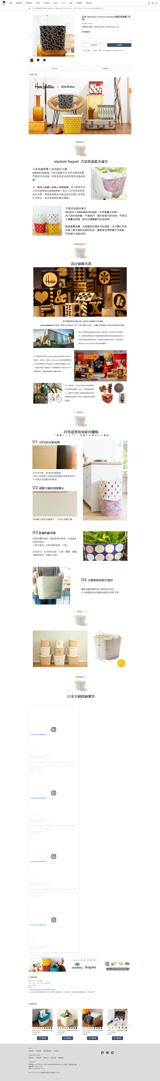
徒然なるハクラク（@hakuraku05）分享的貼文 (44, 952)
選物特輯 (29, 3)
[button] (77, 36)
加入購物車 (93, 45)
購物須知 (31, 1058)
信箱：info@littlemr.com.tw (37, 1068)
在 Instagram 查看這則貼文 (38, 734)
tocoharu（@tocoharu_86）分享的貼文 (41, 762)
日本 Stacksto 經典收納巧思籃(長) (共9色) (42, 1031)
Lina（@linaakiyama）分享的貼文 (41, 826)
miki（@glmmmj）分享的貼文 (40, 889)
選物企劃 (89, 3)
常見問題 (38, 1058)
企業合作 (56, 1051)
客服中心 (46, 1058)
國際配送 (38, 1051)
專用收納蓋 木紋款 (50, 990)
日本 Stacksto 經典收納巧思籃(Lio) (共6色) (117, 1031)
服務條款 (60, 1058)
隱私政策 (53, 1058)
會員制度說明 (47, 1051)
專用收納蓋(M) (38, 990)
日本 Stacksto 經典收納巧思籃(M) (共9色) (92, 1031)
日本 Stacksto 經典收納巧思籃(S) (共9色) (67, 1031)
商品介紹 (54, 68)
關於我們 (31, 1051)
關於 (10, 3)
